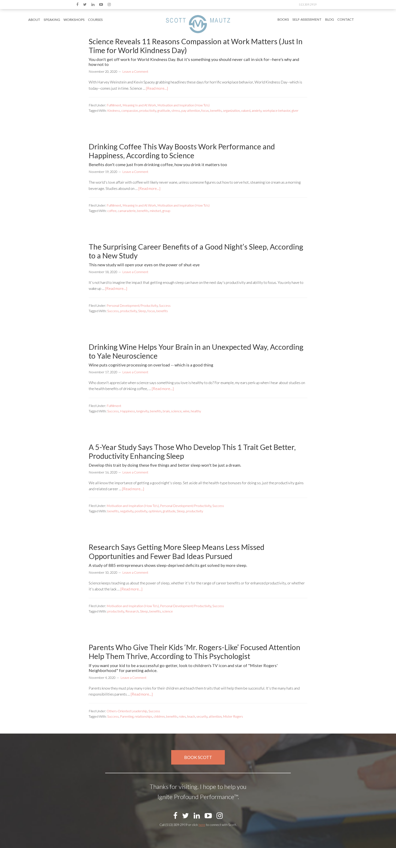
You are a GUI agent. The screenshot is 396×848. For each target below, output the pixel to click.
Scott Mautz (198, 23)
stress (175, 110)
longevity (142, 411)
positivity (141, 511)
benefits (216, 110)
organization (231, 110)
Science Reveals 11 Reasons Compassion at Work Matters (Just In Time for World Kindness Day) (196, 46)
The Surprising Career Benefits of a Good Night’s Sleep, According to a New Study (196, 251)
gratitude (163, 110)
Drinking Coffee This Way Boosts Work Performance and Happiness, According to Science (182, 151)
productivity (147, 110)
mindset (155, 211)
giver (295, 110)
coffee (112, 211)
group (166, 211)
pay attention (190, 110)
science (176, 411)
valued (245, 110)
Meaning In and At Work (139, 105)
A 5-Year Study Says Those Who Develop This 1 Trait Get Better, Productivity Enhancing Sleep (192, 451)
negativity (126, 511)
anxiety (257, 110)
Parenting (126, 716)
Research (132, 611)
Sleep (142, 311)
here (202, 825)
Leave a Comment (135, 71)
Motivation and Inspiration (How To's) (183, 105)
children (159, 716)
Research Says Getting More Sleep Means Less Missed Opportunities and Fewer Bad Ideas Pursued (176, 551)
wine (186, 411)
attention (215, 716)
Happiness (127, 411)
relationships (143, 716)
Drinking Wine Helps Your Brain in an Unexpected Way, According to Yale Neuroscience (196, 351)
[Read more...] (157, 88)
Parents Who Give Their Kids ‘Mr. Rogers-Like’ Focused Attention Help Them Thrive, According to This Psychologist (194, 652)
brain (166, 411)
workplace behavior (276, 110)
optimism (154, 511)
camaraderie (127, 211)
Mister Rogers (233, 716)
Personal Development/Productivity (132, 305)
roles (182, 716)
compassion (129, 110)
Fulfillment (114, 105)
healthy (196, 411)
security (201, 716)
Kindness (113, 110)
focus (205, 110)
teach (191, 716)
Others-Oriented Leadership (127, 711)
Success (165, 305)
